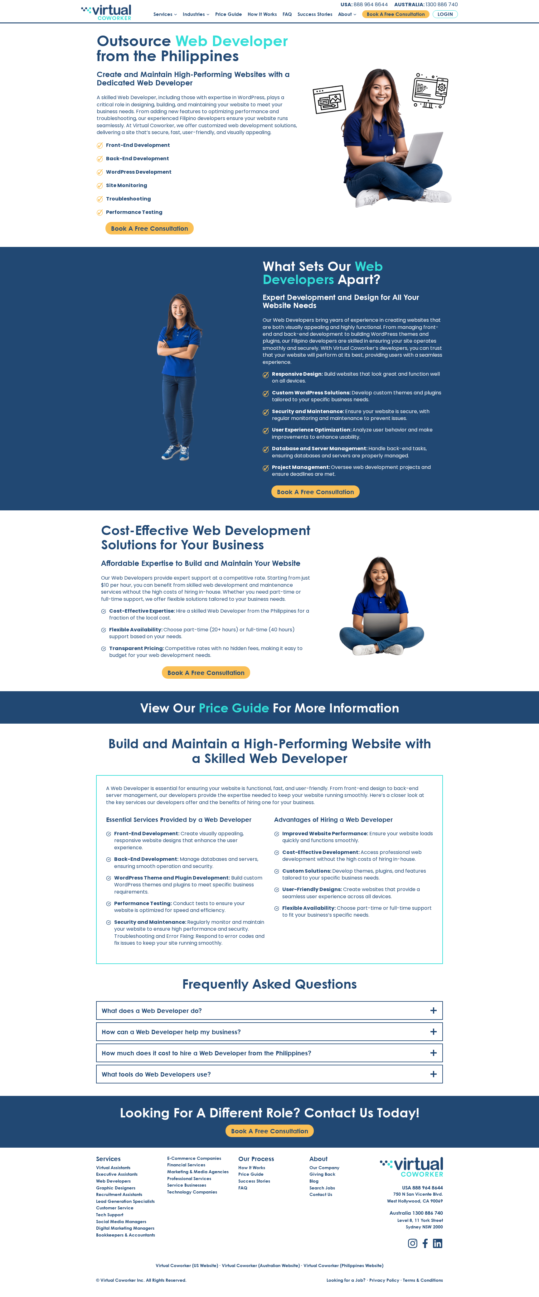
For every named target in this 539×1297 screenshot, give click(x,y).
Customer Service (115, 1207)
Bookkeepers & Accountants (125, 1234)
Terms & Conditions (423, 1280)
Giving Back (322, 1174)
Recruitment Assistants (119, 1194)
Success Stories (315, 14)
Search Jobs (322, 1187)
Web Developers (113, 1181)
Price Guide (228, 14)
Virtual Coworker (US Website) (187, 1265)
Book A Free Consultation (396, 14)
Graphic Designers (115, 1187)
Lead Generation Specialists (125, 1201)
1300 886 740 (442, 4)
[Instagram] (412, 1243)
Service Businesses (186, 1185)
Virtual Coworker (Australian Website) (261, 1265)
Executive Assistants (117, 1174)
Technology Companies (192, 1191)
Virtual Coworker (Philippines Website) (343, 1265)
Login (445, 14)
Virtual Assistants (113, 1167)
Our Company (324, 1167)
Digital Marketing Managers (125, 1228)
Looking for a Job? (346, 1280)
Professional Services (189, 1178)
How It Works (262, 14)
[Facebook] (425, 1243)
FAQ (287, 14)
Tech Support (109, 1214)
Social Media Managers (121, 1221)
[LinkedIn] (437, 1243)
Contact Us (320, 1194)
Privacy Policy (384, 1280)
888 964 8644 (371, 4)
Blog (313, 1181)
